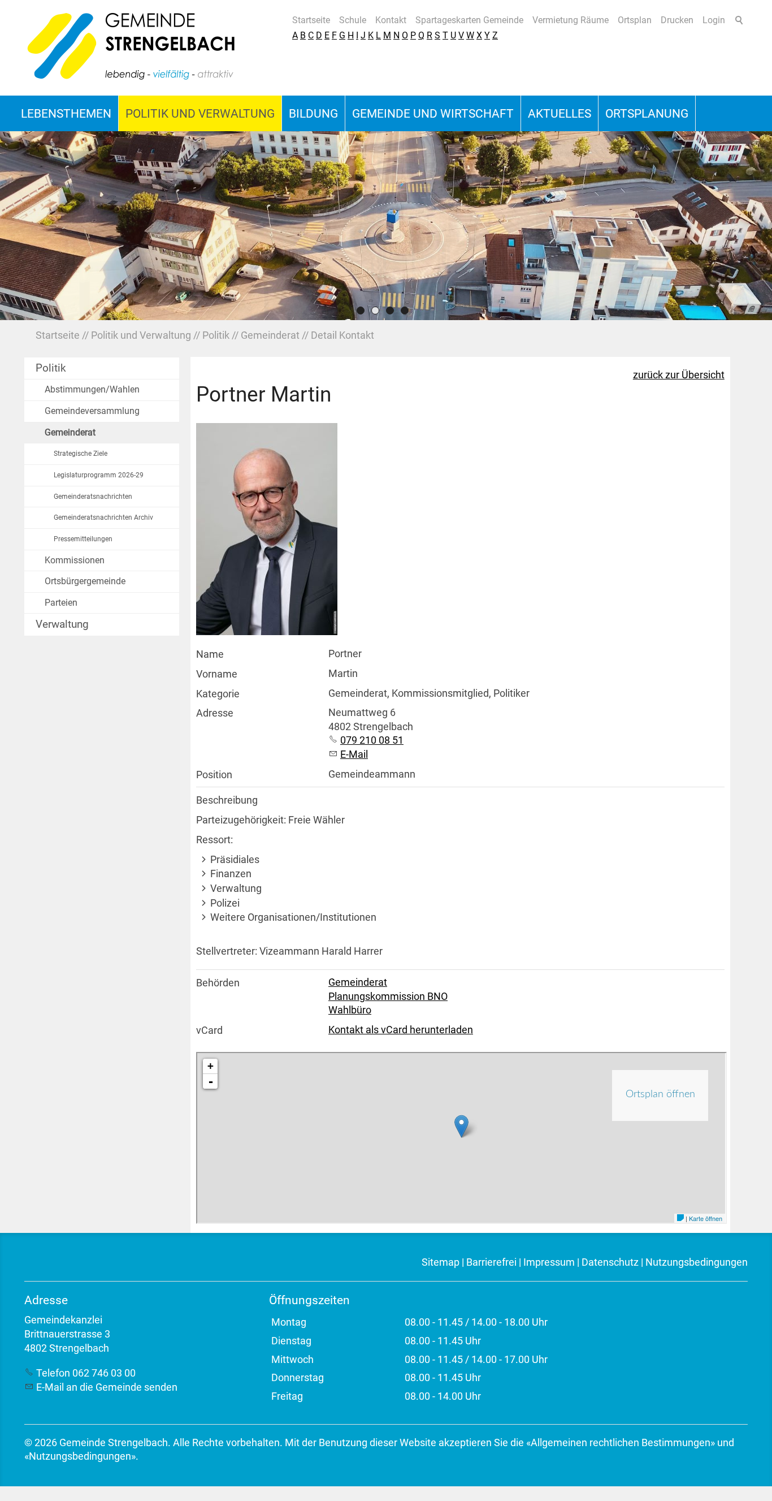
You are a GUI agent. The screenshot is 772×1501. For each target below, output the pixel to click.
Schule (352, 20)
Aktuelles (559, 113)
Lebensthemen (66, 113)
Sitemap (440, 1262)
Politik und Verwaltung (200, 113)
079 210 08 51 (372, 740)
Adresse (214, 713)
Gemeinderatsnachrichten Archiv (103, 517)
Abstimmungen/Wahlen (92, 389)
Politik (51, 367)
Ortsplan (635, 20)
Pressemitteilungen (83, 539)
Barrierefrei (491, 1262)
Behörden (218, 983)
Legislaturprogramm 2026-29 (99, 475)
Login (713, 20)
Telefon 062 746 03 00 (86, 1373)
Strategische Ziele (80, 454)
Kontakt (390, 20)
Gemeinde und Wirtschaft (433, 113)
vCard (209, 1030)
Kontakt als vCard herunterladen (400, 1030)
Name (210, 654)
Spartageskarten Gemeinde (469, 20)
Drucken (677, 20)
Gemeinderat (70, 432)
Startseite (311, 20)
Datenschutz (610, 1262)
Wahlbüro (349, 1010)
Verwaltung (62, 624)
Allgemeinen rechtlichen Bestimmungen (620, 1442)
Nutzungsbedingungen (696, 1262)
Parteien (61, 602)
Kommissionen (75, 560)
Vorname (216, 674)
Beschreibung (227, 800)
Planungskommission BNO (388, 996)
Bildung (313, 113)
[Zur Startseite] (131, 47)
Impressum (549, 1262)
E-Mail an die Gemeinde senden (106, 1387)
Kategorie (218, 694)
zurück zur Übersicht (679, 375)
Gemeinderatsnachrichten (93, 497)
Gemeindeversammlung (92, 411)
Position (214, 774)
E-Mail (354, 754)
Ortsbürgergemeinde (85, 581)
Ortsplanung (646, 113)
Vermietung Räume (570, 20)
